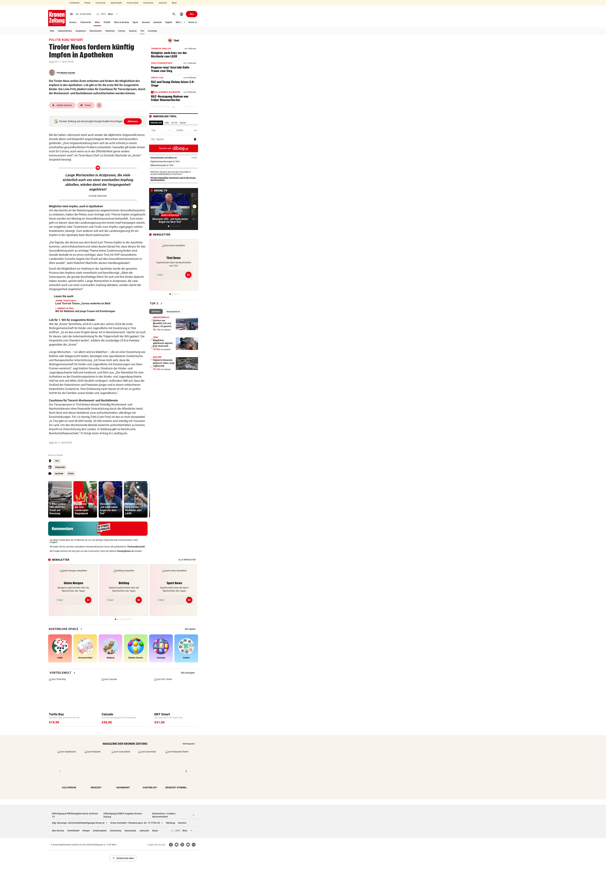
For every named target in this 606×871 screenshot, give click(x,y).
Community (100, 3)
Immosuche (148, 3)
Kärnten (121, 31)
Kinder (71, 473)
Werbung (170, 823)
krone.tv (193, 22)
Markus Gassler (68, 73)
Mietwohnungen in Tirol (171, 165)
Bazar (174, 3)
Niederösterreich (65, 31)
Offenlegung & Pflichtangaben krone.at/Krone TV (75, 815)
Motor (179, 22)
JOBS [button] (166, 123)
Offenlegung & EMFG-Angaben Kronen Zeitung (122, 815)
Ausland (157, 22)
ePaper (87, 3)
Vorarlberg (152, 31)
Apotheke (59, 473)
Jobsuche (162, 3)
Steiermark (110, 31)
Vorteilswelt (74, 3)
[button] (184, 22)
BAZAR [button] (183, 123)
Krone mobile (132, 3)
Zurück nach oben (123, 858)
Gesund (146, 22)
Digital (168, 22)
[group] (60, 499)
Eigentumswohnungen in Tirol (173, 161)
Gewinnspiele (116, 3)
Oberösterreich (95, 31)
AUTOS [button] (174, 123)
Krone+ (73, 22)
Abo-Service (58, 830)
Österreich (85, 22)
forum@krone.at (125, 551)
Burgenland (81, 31)
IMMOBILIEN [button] (156, 123)
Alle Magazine (189, 744)
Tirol (142, 31)
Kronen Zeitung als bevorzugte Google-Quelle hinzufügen (98, 121)
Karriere (182, 823)
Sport (135, 22)
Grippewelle (60, 467)
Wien (97, 22)
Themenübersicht (136, 546)
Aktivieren (133, 121)
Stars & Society (121, 22)
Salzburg (133, 31)
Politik (107, 22)
